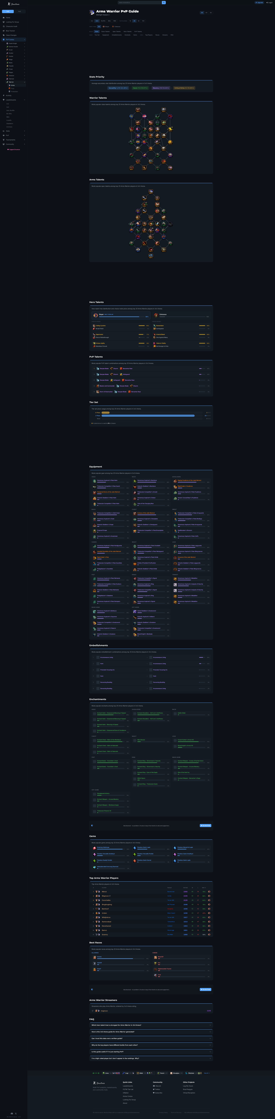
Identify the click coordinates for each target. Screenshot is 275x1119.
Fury (12, 88)
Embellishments (117, 35)
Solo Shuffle (10, 110)
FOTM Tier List (128, 1089)
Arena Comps (127, 1096)
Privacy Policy (163, 1112)
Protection (14, 91)
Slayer (107, 26)
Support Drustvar (14, 149)
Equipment (105, 35)
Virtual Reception (189, 1093)
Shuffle (103, 21)
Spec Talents (117, 31)
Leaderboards (128, 1086)
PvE (19, 11)
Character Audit (11, 26)
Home (8, 17)
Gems (135, 35)
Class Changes (11, 35)
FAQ (172, 35)
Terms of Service (176, 1112)
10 (130, 21)
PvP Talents (138, 31)
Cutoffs (8, 120)
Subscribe (158, 1093)
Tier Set (97, 35)
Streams (165, 35)
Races (157, 35)
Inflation (125, 1093)
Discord (158, 1086)
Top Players (149, 35)
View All (206, 1073)
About (125, 1103)
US (206, 12)
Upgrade (260, 2)
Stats (96, 31)
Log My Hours (188, 1086)
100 (143, 21)
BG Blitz (9, 113)
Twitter (157, 1089)
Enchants (127, 35)
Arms (13, 85)
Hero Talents (127, 31)
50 (138, 21)
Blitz (109, 21)
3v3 (7, 107)
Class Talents (105, 31)
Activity (8, 95)
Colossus (117, 26)
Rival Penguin (187, 1089)
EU (211, 12)
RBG (7, 117)
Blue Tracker (10, 31)
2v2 (7, 104)
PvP (8, 11)
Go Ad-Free (206, 825)
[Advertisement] (78, 41)
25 (134, 21)
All (202, 12)
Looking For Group (12, 22)
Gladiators (9, 123)
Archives (9, 127)
